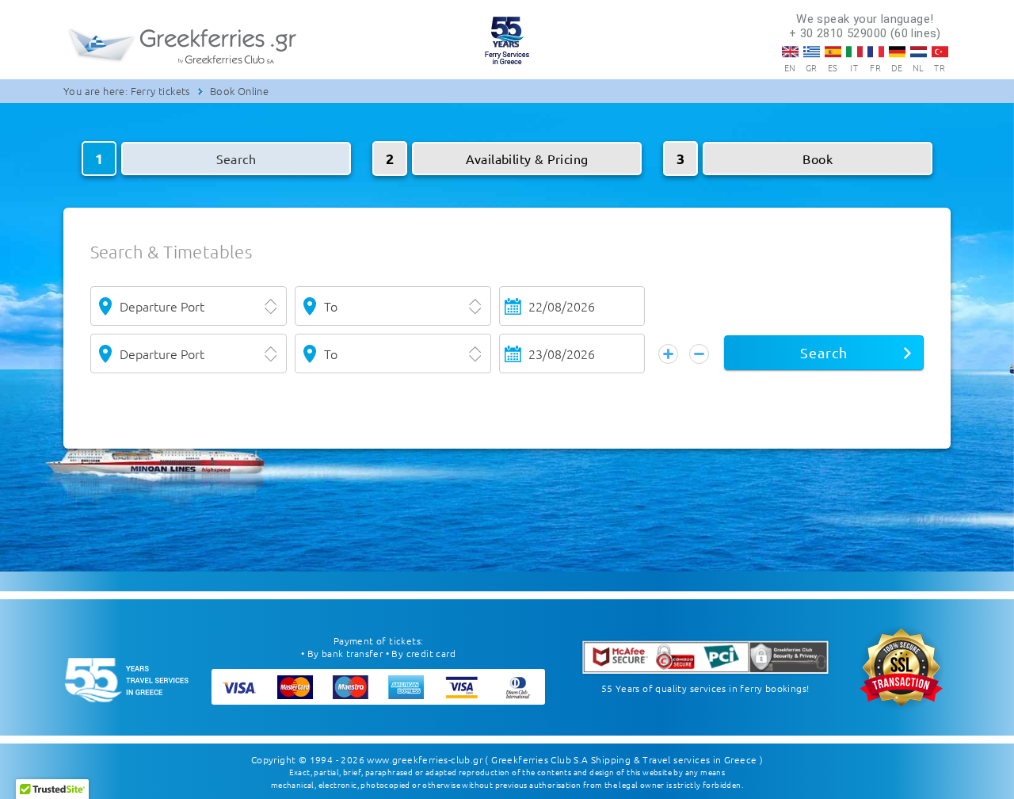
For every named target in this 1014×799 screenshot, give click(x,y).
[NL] (918, 51)
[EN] (790, 51)
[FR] (875, 51)
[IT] (854, 51)
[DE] (897, 51)
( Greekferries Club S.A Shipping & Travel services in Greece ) (624, 759)
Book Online (239, 90)
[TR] (940, 51)
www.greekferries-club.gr (424, 759)
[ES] (833, 51)
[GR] (811, 51)
